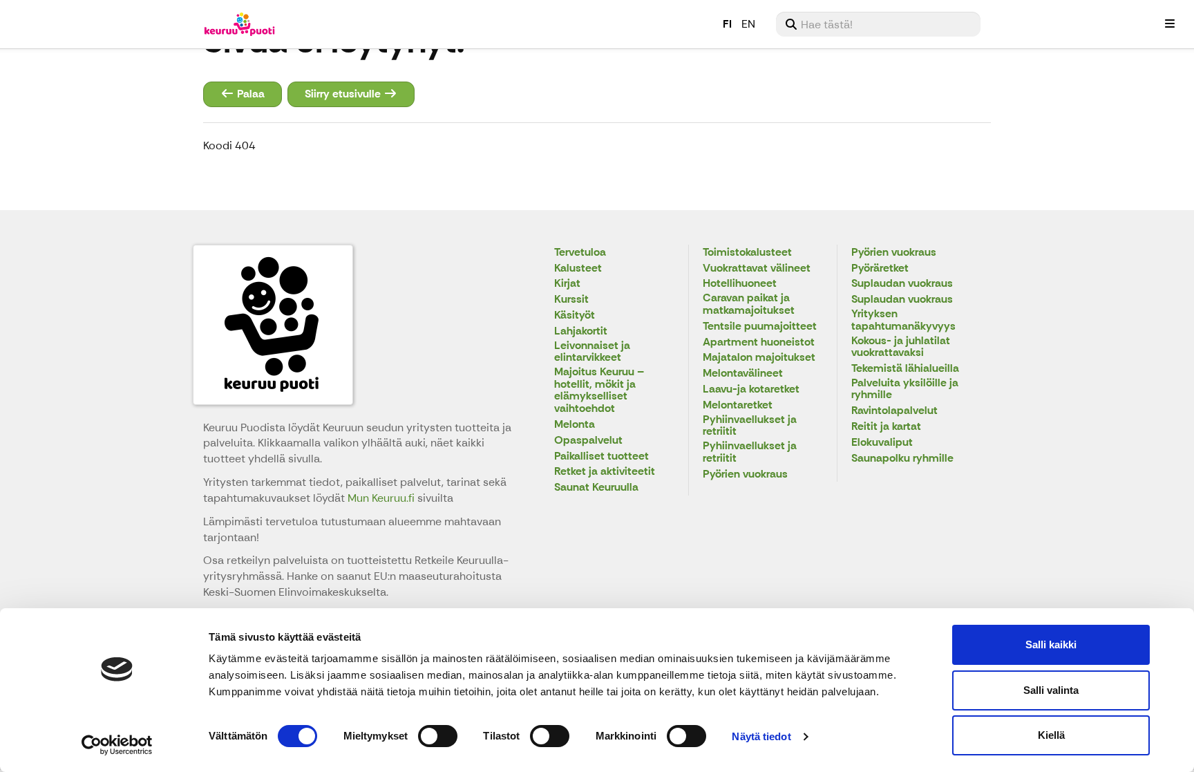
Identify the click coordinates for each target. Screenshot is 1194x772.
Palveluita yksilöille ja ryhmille (904, 389)
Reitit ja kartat (886, 426)
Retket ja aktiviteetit (604, 471)
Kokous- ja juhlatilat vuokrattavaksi (900, 347)
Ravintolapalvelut (894, 410)
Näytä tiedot (761, 736)
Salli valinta (1051, 690)
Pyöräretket (880, 268)
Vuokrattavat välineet (757, 268)
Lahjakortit (580, 331)
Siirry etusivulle (344, 93)
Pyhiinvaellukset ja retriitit (750, 426)
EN (748, 24)
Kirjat (567, 283)
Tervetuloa (580, 252)
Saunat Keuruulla (596, 487)
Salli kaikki (1051, 644)
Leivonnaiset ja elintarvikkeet (592, 352)
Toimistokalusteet (747, 252)
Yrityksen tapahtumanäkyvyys (903, 320)
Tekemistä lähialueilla (905, 368)
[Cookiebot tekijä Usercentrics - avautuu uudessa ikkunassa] (117, 745)
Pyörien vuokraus (745, 474)
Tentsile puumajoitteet (760, 326)
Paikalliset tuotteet (601, 456)
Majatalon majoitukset (759, 357)
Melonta (574, 424)
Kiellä (1051, 735)
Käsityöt (574, 315)
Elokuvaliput (882, 442)
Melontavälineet (743, 373)
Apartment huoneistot (759, 342)
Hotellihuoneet (740, 283)
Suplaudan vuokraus (902, 283)
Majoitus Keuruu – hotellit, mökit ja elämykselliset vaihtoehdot (599, 390)
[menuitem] (878, 24)
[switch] (437, 736)
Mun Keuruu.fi (382, 498)
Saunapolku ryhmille (902, 458)
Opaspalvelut (588, 440)
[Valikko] (1170, 24)
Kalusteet (578, 268)
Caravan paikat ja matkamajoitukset (749, 304)
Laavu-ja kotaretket (751, 389)
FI (727, 24)
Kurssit (571, 299)
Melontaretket (738, 405)
